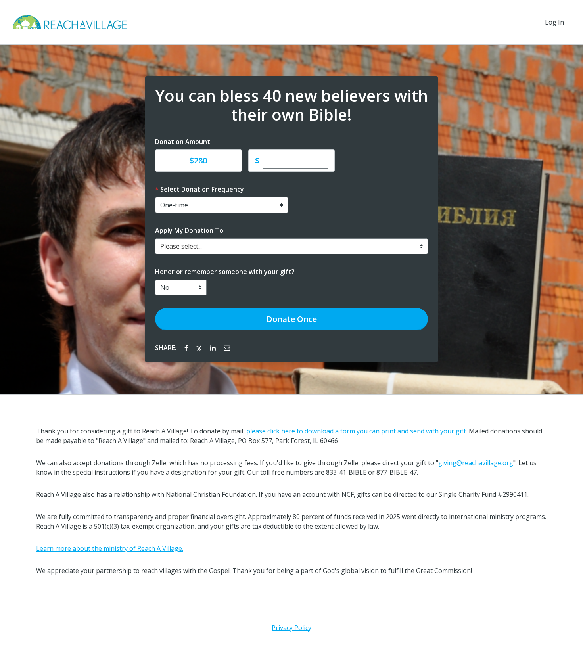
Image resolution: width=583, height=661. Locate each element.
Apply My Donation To (189, 230)
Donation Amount (182, 141)
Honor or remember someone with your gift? (225, 271)
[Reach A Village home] (70, 22)
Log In (554, 22)
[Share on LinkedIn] (213, 347)
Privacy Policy (291, 627)
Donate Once (292, 319)
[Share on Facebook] (187, 347)
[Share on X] (200, 347)
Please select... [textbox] (181, 246)
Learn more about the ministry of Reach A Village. (109, 548)
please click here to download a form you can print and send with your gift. (356, 431)
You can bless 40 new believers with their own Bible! (291, 105)
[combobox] (291, 246)
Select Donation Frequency (202, 189)
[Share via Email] (227, 347)
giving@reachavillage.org (475, 462)
